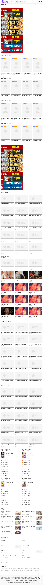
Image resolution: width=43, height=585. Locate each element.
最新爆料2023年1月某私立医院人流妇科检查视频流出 (25, 432)
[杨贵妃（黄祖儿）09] (7, 287)
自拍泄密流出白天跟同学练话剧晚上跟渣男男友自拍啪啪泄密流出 (13, 408)
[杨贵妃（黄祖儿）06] (7, 299)
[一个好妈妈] (21, 275)
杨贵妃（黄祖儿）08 (33, 292)
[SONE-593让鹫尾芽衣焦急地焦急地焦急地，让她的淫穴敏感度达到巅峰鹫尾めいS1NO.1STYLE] (21, 339)
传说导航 (6, 568)
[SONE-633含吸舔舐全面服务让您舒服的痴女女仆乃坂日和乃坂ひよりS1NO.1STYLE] (7, 339)
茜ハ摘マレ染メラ (26, 471)
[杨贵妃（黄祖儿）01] (21, 311)
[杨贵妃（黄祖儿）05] (7, 311)
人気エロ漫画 (7, 570)
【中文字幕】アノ (26, 462)
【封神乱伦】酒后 (4, 469)
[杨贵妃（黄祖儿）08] (35, 287)
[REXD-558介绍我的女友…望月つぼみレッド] (7, 363)
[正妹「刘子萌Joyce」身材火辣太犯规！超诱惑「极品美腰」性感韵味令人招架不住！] (39, 523)
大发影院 (30, 568)
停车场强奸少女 (3, 540)
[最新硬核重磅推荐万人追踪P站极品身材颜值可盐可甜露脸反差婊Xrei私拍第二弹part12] (21, 404)
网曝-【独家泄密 (4, 466)
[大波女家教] (39, 551)
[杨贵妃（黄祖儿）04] (35, 299)
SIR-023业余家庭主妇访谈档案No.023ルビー (30, 73)
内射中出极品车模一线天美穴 (6, 140)
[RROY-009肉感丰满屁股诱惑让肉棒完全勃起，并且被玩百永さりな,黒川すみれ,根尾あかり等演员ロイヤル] (35, 247)
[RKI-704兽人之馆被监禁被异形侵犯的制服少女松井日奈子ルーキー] (35, 351)
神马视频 (26, 568)
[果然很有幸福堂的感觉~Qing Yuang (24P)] (39, 513)
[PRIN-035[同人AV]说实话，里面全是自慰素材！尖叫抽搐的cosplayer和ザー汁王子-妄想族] (35, 211)
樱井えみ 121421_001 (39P (6, 531)
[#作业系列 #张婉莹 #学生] (24, 484)
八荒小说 (38, 568)
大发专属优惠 (3, 572)
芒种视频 (2, 570)
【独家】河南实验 (4, 462)
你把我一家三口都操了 (5, 559)
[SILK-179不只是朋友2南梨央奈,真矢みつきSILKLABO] (7, 327)
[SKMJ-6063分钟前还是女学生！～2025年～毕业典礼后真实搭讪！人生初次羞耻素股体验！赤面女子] (7, 351)
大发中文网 (31, 570)
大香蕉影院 (34, 568)
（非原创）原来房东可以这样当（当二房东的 (9, 555)
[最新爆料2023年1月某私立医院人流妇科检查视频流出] (21, 428)
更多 (10, 55)
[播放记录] (36, 1)
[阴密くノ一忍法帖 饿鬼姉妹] (21, 263)
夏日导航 (22, 568)
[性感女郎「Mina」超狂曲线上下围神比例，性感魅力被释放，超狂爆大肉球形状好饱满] (39, 528)
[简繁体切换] (40, 574)
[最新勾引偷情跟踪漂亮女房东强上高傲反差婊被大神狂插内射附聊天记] (7, 440)
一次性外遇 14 (3, 280)
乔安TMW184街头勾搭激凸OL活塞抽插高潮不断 (31, 140)
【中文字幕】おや (26, 464)
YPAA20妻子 (25, 473)
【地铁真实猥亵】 (4, 464)
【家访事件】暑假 (9, 453)
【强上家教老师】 (26, 502)
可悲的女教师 (3, 550)
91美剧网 (14, 568)
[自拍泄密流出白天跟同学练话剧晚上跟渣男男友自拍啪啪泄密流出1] (35, 392)
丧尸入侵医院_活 (26, 491)
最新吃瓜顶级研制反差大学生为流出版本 (8, 432)
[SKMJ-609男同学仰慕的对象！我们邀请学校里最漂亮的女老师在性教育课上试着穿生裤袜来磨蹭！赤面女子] (35, 199)
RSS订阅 (12, 580)
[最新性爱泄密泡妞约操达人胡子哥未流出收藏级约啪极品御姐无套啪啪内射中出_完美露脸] (7, 416)
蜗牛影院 (18, 568)
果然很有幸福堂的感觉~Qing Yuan (28, 511)
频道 (12, 1)
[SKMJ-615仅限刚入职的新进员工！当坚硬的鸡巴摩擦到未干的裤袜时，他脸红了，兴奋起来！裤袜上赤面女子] (7, 211)
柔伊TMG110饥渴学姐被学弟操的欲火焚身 (19, 140)
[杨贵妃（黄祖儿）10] (21, 287)
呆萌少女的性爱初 (26, 495)
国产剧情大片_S (4, 502)
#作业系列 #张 (30, 482)
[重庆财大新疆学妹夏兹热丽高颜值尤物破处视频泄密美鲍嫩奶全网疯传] (35, 440)
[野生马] (35, 275)
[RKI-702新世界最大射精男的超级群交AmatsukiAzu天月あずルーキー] (21, 376)
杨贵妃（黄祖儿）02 (33, 316)
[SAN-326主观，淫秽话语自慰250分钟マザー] (7, 247)
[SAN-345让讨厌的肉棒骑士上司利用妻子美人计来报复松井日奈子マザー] (35, 376)
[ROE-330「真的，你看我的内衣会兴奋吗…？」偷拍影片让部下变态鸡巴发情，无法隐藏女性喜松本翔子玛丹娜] (21, 363)
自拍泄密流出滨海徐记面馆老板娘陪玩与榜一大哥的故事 (25, 396)
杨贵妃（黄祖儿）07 (19, 304)
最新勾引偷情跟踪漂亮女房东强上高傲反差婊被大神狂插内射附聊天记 (14, 444)
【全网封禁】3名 (4, 493)
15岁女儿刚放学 (4, 491)
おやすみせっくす (26, 466)
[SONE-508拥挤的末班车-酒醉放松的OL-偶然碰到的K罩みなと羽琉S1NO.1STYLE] (21, 327)
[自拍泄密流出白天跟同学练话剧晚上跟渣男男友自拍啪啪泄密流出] (7, 404)
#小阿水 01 (3, 495)
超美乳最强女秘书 (26, 504)
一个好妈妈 (17, 280)
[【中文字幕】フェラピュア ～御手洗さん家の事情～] (24, 455)
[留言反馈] (39, 1)
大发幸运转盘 (36, 570)
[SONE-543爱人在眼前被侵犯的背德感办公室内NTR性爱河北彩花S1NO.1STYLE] (21, 211)
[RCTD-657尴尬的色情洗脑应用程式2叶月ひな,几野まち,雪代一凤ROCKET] (7, 376)
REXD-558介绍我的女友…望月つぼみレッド (9, 368)
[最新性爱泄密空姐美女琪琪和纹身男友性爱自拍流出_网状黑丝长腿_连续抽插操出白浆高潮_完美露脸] (35, 404)
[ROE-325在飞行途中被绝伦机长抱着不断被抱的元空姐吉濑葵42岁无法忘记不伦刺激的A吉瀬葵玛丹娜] (7, 235)
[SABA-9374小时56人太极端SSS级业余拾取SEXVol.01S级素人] (21, 235)
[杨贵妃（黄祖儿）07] (21, 299)
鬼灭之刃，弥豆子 (26, 500)
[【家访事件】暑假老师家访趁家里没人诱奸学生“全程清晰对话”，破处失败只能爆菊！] (2, 455)
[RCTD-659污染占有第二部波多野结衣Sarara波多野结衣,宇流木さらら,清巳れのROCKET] (21, 223)
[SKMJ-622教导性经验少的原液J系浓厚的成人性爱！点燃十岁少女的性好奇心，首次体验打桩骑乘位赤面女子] (21, 199)
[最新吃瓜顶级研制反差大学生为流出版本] (7, 428)
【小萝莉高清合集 (9, 482)
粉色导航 (2, 568)
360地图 (30, 580)
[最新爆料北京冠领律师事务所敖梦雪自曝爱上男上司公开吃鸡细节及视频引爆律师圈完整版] (35, 428)
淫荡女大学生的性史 (26, 545)
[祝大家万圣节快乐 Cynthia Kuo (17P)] (39, 518)
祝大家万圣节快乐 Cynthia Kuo (27, 516)
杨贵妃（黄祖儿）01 (19, 316)
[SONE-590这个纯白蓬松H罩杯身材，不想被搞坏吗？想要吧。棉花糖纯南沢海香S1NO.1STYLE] (35, 327)
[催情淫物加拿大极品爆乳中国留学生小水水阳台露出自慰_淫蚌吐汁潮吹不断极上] (7, 392)
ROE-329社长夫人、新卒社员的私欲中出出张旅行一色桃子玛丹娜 (13, 227)
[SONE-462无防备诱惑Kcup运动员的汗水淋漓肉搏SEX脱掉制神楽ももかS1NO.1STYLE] (7, 199)
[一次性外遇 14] (7, 275)
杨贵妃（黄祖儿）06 (4, 304)
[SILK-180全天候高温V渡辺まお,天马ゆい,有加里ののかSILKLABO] (35, 339)
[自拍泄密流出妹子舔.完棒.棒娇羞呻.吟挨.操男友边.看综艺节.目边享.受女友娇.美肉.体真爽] (35, 416)
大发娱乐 (27, 570)
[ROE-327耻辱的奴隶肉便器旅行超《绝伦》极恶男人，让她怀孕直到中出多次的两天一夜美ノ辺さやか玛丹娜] (35, 363)
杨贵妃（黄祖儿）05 (4, 316)
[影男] (7, 263)
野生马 (30, 280)
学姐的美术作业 (3, 545)
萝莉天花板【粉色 (4, 504)
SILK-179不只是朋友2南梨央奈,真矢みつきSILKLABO (11, 332)
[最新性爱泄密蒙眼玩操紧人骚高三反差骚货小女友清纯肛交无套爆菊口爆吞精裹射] (21, 416)
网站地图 (8, 580)
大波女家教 (24, 550)
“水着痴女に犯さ (25, 475)
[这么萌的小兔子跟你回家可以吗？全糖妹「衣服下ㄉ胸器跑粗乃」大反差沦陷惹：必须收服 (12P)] (18, 528)
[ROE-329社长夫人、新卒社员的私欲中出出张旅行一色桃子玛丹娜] (7, 223)
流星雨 (23, 540)
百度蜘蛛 (17, 580)
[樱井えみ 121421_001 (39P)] (18, 532)
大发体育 (19, 570)
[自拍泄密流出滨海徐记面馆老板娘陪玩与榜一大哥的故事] (21, 392)
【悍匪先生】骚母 (26, 493)
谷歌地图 (21, 580)
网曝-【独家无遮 (4, 471)
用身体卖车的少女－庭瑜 (26, 555)
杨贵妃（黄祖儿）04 (33, 304)
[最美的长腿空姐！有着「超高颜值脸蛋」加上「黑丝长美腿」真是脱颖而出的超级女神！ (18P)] (18, 518)
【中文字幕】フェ (31, 453)
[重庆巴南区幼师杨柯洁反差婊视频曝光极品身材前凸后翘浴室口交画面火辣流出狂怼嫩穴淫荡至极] (21, 440)
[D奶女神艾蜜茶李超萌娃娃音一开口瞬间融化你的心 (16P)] (18, 513)
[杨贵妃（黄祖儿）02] (35, 311)
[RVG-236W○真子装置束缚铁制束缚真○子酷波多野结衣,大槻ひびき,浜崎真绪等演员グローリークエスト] (21, 247)
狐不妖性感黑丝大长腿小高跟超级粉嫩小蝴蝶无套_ (20, 118)
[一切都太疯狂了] (35, 263)
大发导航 (15, 570)
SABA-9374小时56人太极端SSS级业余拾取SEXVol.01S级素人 (26, 239)
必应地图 (26, 580)
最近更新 (40, 4)
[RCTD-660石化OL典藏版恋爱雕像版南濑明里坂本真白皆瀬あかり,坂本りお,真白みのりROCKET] (21, 351)
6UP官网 (11, 570)
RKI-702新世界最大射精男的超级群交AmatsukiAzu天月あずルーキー (28, 380)
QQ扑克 (23, 570)
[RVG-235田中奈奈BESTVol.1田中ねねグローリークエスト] (35, 235)
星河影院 (10, 568)
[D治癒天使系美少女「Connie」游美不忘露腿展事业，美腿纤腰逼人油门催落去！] (18, 523)
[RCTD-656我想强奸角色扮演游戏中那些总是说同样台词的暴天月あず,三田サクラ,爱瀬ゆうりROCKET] (35, 223)
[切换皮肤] (40, 578)
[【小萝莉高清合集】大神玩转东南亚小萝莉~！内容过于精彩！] (2, 484)
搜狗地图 (35, 580)
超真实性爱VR (4, 500)
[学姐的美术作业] (18, 546)
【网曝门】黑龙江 (4, 475)
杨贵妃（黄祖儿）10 (19, 292)
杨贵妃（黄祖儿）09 (4, 292)
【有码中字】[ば (25, 469)
